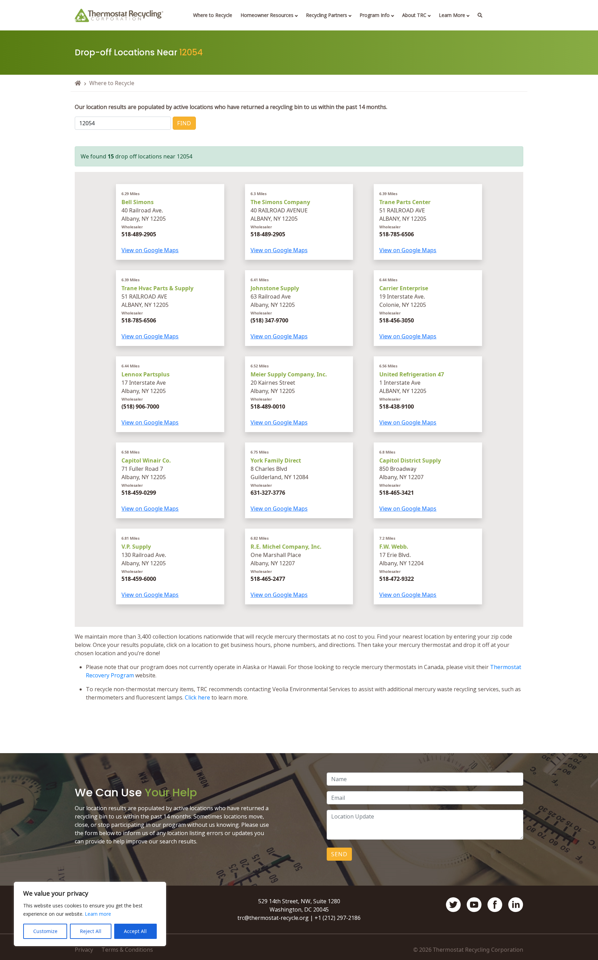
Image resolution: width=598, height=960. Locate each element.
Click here (197, 697)
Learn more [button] (98, 914)
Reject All (90, 931)
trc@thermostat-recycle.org (273, 918)
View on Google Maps (150, 250)
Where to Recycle (212, 15)
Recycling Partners (326, 15)
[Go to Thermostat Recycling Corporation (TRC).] (78, 83)
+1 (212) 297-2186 (338, 918)
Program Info (375, 15)
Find (184, 123)
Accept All (135, 931)
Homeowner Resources (267, 15)
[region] (90, 914)
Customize (45, 931)
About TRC (414, 15)
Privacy (84, 949)
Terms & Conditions (127, 949)
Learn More (452, 15)
